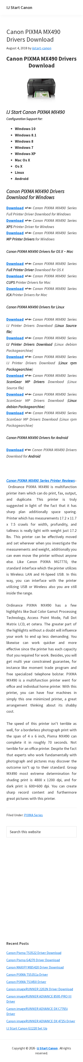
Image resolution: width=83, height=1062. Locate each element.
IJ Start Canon (19, 7)
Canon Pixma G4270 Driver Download (33, 960)
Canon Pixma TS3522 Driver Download (33, 953)
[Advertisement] (41, 889)
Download (15, 207)
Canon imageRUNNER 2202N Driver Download (39, 989)
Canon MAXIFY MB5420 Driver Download (35, 967)
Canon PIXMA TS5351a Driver (27, 974)
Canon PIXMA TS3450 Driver (26, 982)
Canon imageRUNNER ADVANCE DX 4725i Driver (40, 1021)
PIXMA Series (33, 815)
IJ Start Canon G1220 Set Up (26, 1028)
